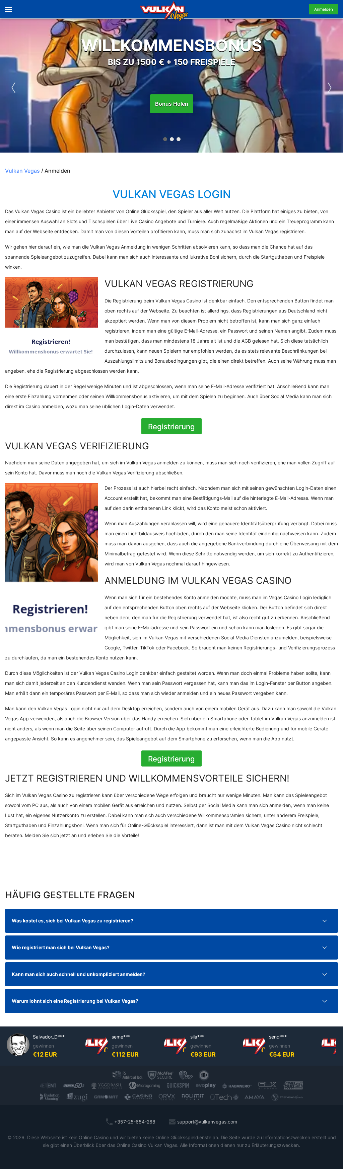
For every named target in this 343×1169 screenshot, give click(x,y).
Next (329, 85)
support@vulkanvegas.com (207, 1122)
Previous (13, 85)
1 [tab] (164, 139)
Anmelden (323, 9)
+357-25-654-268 (134, 1122)
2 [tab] (171, 139)
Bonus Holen (171, 103)
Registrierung (171, 426)
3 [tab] (178, 139)
